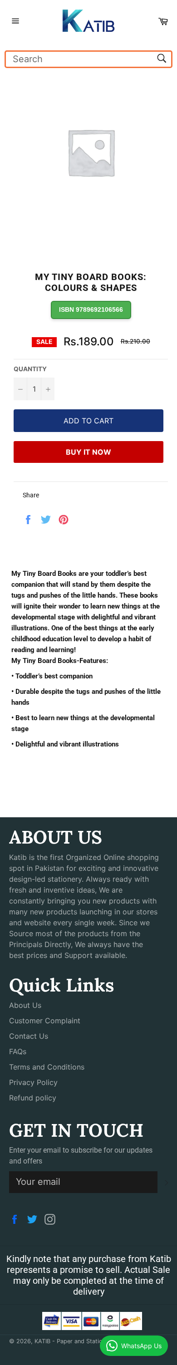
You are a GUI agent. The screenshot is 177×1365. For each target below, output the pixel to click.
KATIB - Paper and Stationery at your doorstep (98, 1341)
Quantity (30, 369)
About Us (25, 1005)
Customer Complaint (44, 1020)
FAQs (17, 1051)
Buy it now (88, 452)
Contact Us (28, 1036)
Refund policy (32, 1097)
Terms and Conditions (46, 1066)
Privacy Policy (33, 1082)
